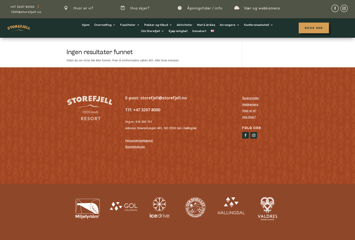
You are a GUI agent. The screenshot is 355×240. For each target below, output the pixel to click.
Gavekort (199, 31)
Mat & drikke (206, 25)
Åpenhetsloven (135, 147)
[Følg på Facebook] (335, 8)
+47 (22, 7)
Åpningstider (250, 98)
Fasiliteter (128, 25)
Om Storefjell (150, 31)
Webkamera (250, 104)
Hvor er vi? (83, 8)
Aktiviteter (184, 25)
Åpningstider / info (204, 8)
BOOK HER (314, 28)
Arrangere (227, 25)
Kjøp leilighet (178, 31)
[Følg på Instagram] (344, 8)
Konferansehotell (256, 25)
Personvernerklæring (139, 140)
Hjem (86, 25)
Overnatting (103, 25)
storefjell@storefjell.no (163, 98)
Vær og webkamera (262, 8)
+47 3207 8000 (146, 110)
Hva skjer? (140, 8)
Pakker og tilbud (156, 25)
